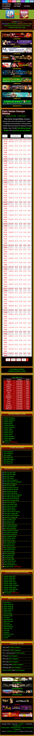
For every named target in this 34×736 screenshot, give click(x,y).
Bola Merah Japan (9, 551)
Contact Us (17, 729)
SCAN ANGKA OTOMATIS (17, 369)
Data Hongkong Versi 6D (11, 489)
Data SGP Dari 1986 (9, 474)
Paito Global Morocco (10, 564)
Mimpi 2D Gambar (9, 459)
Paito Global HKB (9, 559)
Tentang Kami (5, 727)
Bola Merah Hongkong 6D (11, 500)
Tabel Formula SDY (9, 502)
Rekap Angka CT (8, 610)
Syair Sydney (7, 455)
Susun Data (7, 636)
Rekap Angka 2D (8, 604)
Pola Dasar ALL (8, 619)
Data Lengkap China (10, 542)
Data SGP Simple (9, 476)
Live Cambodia (6, 6)
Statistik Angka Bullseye (11, 589)
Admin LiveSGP (7, 670)
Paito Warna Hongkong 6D (11, 496)
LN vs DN (6, 630)
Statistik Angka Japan (10, 587)
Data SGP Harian (9, 478)
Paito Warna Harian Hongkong (13, 495)
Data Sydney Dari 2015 (10, 506)
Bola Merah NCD (9, 557)
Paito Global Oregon (10, 561)
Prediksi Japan (8, 429)
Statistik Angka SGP (9, 576)
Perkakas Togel (13, 27)
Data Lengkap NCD (9, 553)
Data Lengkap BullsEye (10, 525)
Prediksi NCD (7, 440)
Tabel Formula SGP (9, 472)
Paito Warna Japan (9, 549)
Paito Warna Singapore (10, 480)
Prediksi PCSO (8, 423)
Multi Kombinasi (8, 626)
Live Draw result (24, 25)
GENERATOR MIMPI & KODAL (17, 371)
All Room (7, 442)
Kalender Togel (8, 615)
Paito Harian (22, 116)
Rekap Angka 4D (8, 608)
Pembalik (6, 632)
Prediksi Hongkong (9, 420)
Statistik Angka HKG (9, 578)
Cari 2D (6, 637)
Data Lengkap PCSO (10, 519)
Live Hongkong (6, 4)
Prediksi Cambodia (9, 427)
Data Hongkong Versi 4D (11, 487)
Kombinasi (7, 623)
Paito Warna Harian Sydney (12, 511)
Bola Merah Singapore (10, 483)
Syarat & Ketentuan (27, 727)
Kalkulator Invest (8, 634)
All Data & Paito (9, 566)
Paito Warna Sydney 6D (11, 513)
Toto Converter (8, 613)
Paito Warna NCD (9, 555)
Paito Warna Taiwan (9, 538)
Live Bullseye (6, 8)
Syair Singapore (8, 451)
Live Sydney (17, 4)
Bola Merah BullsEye (10, 528)
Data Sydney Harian (9, 508)
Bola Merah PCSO (9, 523)
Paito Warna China (9, 544)
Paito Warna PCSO (9, 521)
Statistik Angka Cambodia (11, 585)
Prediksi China (8, 434)
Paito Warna (7, 602)
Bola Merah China (9, 545)
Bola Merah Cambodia (10, 534)
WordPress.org (11, 731)
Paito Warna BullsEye (10, 526)
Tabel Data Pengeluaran (12, 25)
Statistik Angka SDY (9, 580)
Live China (27, 6)
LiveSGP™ (21, 724)
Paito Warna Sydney (10, 510)
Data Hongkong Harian (10, 491)
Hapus (5, 1)
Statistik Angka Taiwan (10, 583)
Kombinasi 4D (8, 625)
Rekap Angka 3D (8, 606)
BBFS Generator (8, 621)
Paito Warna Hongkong (10, 493)
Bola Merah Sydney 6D (10, 517)
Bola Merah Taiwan (9, 540)
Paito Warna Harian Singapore (13, 482)
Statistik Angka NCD (9, 591)
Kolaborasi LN (8, 628)
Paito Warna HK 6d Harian (11, 498)
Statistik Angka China (10, 582)
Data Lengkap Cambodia (11, 530)
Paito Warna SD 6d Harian (11, 515)
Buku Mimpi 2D (8, 457)
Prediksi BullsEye (9, 425)
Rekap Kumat (7, 612)
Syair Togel (22, 27)
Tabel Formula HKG (9, 485)
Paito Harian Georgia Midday (13, 112)
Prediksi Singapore (9, 418)
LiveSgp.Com (17, 726)
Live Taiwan (17, 6)
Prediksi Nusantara (9, 438)
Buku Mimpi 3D (8, 461)
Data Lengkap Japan (10, 548)
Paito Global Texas (9, 563)
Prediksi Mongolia (9, 436)
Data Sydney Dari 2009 (10, 504)
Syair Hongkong (8, 453)
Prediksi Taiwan (8, 432)
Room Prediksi (12, 23)
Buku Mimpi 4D (8, 463)
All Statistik (7, 593)
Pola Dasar (7, 617)
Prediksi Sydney (8, 421)
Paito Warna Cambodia (10, 532)
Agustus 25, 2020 (11, 116)
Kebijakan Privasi (15, 727)
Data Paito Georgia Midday (21, 130)
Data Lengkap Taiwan (10, 536)
